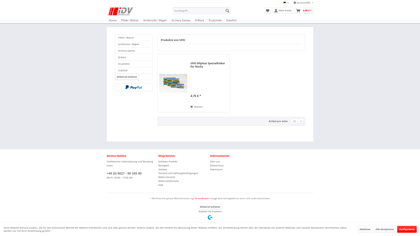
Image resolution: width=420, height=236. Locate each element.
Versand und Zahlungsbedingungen (178, 173)
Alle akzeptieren (385, 229)
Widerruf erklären (127, 76)
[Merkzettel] (267, 10)
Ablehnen (365, 229)
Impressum (216, 169)
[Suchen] (227, 10)
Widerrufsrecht (166, 177)
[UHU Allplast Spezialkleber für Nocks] (173, 83)
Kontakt (162, 169)
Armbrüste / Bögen (128, 44)
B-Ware (122, 57)
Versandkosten (202, 198)
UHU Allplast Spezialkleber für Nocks (207, 65)
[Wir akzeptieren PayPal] (134, 87)
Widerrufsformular (168, 181)
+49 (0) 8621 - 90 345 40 (124, 173)
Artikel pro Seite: (278, 121)
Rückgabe (163, 165)
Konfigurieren (407, 229)
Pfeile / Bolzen (126, 37)
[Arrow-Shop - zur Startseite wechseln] (120, 11)
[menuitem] (202, 10)
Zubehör (123, 70)
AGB (160, 185)
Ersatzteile (124, 63)
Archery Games (126, 50)
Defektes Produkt (168, 161)
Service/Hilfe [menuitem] (303, 2)
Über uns (215, 161)
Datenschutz (217, 165)
